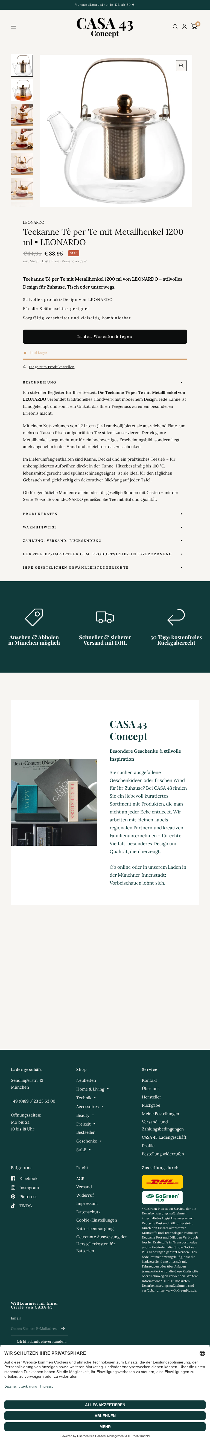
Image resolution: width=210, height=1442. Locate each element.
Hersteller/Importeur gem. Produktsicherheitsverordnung (97, 554)
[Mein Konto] (184, 26)
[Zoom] (181, 65)
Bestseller (85, 1132)
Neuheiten (86, 1080)
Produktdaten (40, 514)
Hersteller (151, 1097)
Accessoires (87, 1106)
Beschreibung (40, 382)
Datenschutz (88, 1211)
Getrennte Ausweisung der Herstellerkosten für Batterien (101, 1243)
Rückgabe (151, 1105)
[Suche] (175, 26)
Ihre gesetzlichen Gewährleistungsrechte (76, 567)
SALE (81, 1149)
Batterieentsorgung (94, 1228)
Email (16, 1318)
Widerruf (85, 1195)
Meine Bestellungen (160, 1113)
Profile (148, 1145)
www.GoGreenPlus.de (180, 1290)
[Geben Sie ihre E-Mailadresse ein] (62, 1329)
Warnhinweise (40, 527)
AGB (80, 1178)
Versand (84, 1186)
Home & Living (90, 1089)
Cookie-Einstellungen (96, 1220)
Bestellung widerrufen (163, 1153)
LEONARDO (33, 222)
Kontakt (149, 1080)
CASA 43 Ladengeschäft (164, 1137)
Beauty (82, 1115)
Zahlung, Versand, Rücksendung (62, 541)
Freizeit (83, 1124)
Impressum (87, 1203)
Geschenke (86, 1141)
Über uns (150, 1088)
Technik (83, 1097)
